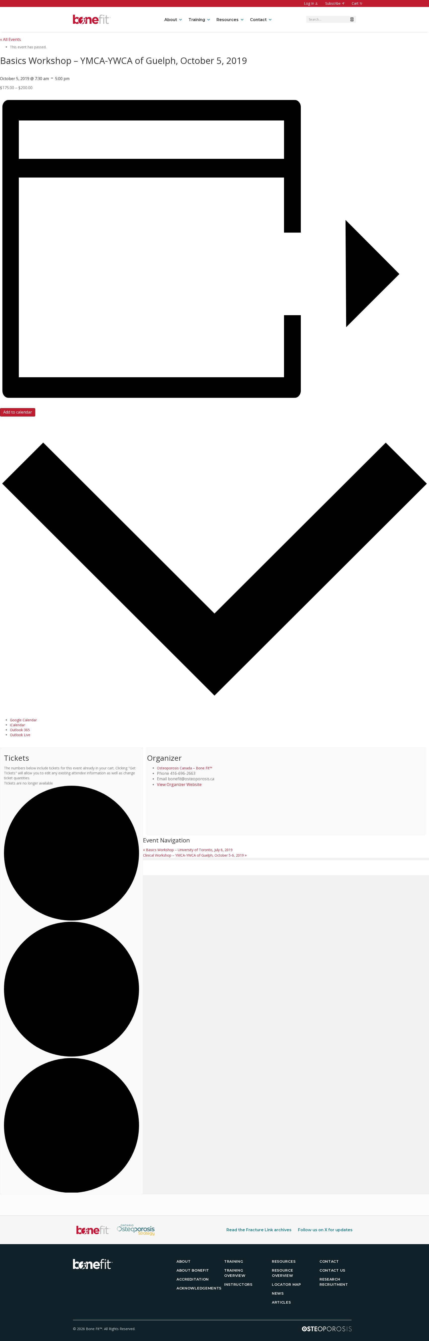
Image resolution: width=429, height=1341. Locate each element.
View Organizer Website (179, 784)
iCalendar (17, 725)
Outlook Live (20, 734)
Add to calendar (17, 412)
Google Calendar (23, 720)
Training (196, 19)
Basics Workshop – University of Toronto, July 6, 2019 (188, 849)
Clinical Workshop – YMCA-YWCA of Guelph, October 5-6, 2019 (195, 855)
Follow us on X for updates (325, 1230)
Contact (258, 19)
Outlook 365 (20, 729)
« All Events (10, 39)
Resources (227, 19)
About (170, 19)
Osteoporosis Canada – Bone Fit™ (184, 768)
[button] (351, 19)
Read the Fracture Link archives (258, 1230)
